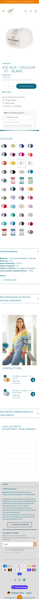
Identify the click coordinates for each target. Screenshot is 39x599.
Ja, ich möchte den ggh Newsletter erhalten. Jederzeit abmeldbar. (20, 549)
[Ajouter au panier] (33, 380)
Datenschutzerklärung (18, 550)
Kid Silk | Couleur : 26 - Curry (22, 377)
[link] (30, 11)
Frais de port (13, 80)
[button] (3, 11)
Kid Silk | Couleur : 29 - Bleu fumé (22, 391)
